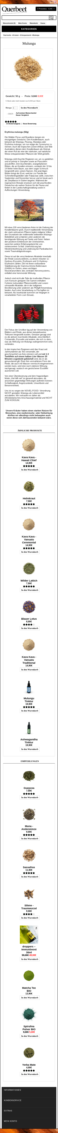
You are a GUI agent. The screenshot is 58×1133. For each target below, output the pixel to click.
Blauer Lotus (29, 618)
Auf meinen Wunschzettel (26, 113)
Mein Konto (22, 23)
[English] (55, 2)
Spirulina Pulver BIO (29, 1028)
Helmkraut (29, 498)
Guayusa (29, 788)
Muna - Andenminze (28, 828)
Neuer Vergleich (22, 115)
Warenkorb (34, 23)
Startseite (7, 35)
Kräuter (16, 35)
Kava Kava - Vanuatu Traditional (29, 660)
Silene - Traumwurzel (29, 907)
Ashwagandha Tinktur (29, 741)
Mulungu (36, 35)
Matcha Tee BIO (29, 989)
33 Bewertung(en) (13, 124)
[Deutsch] (51, 2)
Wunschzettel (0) (9, 23)
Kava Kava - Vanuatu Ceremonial (29, 539)
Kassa (43, 23)
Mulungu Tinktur (29, 700)
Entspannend (25, 35)
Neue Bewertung (29, 124)
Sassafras (29, 867)
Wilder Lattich (29, 580)
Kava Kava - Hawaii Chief (28, 459)
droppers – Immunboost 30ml (29, 949)
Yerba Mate (29, 1064)
